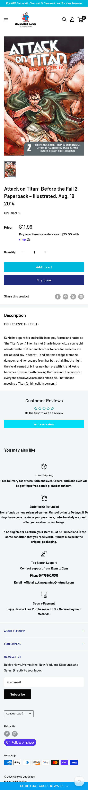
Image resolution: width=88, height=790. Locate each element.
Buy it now (44, 280)
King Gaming (12, 213)
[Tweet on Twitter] (73, 296)
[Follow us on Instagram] (15, 734)
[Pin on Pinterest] (65, 296)
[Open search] (64, 19)
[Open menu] (6, 19)
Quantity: (10, 252)
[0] (80, 19)
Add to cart (44, 267)
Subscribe (17, 694)
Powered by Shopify (15, 781)
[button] (44, 786)
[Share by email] (81, 296)
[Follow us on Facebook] (7, 734)
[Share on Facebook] (58, 296)
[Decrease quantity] (23, 252)
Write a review (44, 424)
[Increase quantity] (45, 252)
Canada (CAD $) (15, 713)
